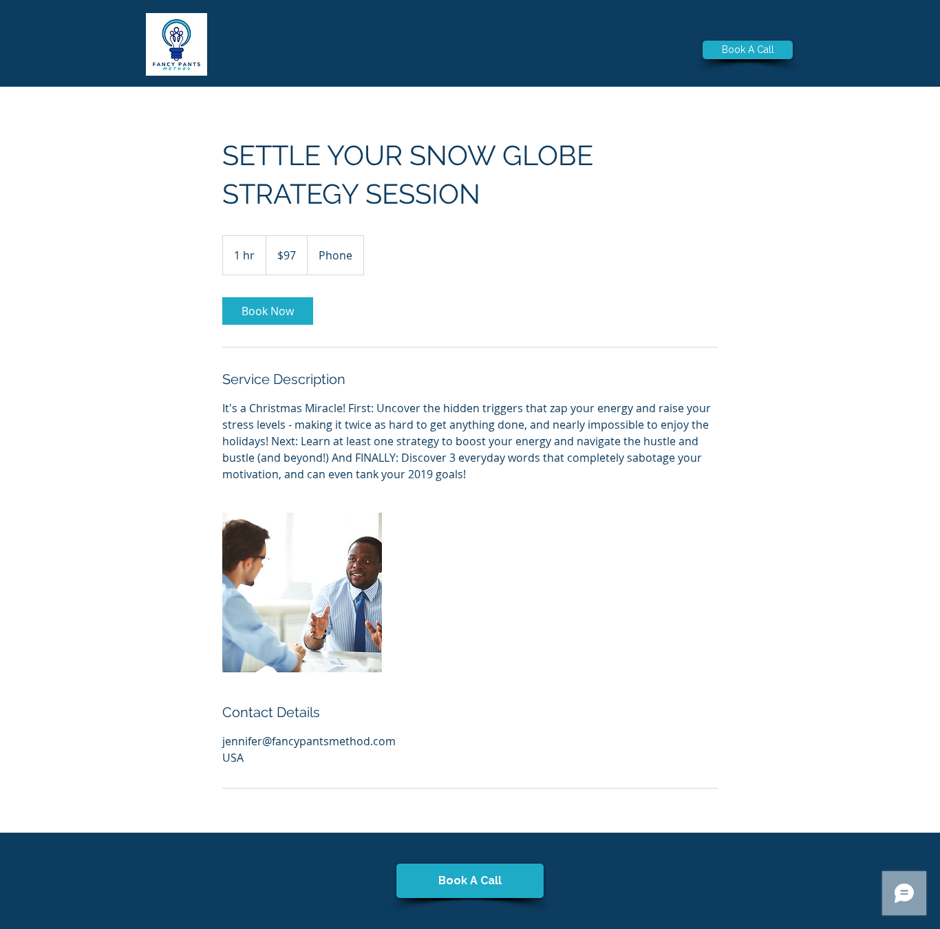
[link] (267, 311)
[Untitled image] (302, 592)
